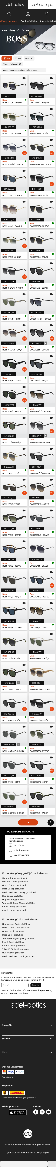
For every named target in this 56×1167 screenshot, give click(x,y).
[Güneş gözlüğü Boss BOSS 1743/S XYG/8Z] (42, 733)
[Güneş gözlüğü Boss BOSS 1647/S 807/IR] (42, 362)
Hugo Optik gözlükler (13, 952)
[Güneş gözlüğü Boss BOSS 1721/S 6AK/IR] (42, 795)
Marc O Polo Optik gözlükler (16, 927)
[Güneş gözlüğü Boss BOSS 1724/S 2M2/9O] (14, 84)
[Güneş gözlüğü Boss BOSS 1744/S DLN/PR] (42, 671)
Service (6, 1038)
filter (8, 58)
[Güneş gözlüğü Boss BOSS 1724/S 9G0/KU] (14, 177)
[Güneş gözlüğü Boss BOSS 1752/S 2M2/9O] (42, 208)
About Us (7, 1025)
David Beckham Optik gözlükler (18, 956)
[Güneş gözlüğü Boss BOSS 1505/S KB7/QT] (14, 301)
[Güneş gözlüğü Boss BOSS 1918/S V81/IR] (14, 486)
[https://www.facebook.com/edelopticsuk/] (35, 1112)
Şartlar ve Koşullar (16, 1152)
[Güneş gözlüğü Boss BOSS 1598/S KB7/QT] (42, 640)
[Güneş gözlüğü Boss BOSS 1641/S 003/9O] (42, 548)
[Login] (28, 13)
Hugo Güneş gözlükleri (13, 899)
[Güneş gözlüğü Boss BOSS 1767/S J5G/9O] (42, 239)
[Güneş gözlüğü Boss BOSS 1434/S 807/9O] (42, 115)
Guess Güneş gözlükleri (14, 885)
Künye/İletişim (41, 1152)
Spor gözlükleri (47, 21)
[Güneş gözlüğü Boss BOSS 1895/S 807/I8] (14, 362)
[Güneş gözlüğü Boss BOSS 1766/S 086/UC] (14, 671)
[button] (14, 4)
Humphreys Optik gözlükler (16, 924)
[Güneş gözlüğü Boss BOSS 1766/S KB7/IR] (14, 578)
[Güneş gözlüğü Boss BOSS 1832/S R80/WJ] (42, 424)
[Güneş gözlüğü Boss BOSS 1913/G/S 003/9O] (14, 270)
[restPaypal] (19, 1072)
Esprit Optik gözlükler (13, 942)
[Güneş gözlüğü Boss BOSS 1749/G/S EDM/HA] (42, 393)
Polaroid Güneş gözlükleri (15, 881)
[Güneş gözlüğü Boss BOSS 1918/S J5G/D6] (14, 239)
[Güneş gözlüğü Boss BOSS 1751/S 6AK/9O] (14, 640)
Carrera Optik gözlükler (13, 945)
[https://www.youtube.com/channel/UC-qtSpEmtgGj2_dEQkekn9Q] (48, 1112)
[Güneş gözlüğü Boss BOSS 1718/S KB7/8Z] (14, 517)
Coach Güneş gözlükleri (14, 910)
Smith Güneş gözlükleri (14, 906)
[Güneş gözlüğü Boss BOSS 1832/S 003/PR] (42, 486)
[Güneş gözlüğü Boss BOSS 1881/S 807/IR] (14, 702)
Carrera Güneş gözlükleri (14, 878)
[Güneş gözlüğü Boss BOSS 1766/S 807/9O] (42, 84)
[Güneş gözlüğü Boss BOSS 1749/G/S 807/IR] (42, 455)
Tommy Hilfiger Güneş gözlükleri (18, 903)
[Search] (9, 13)
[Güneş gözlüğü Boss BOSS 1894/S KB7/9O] (42, 177)
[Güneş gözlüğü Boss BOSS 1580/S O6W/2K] (42, 517)
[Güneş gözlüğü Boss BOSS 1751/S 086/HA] (42, 609)
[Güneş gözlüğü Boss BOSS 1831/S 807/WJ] (42, 332)
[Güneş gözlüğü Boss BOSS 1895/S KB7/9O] (42, 702)
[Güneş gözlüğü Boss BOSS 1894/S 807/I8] (14, 393)
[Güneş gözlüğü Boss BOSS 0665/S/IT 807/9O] (42, 301)
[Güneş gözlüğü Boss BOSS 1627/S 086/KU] (14, 548)
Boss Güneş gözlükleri (13, 889)
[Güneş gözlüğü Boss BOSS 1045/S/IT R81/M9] (14, 733)
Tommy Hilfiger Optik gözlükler (18, 938)
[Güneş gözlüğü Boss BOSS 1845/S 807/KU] (42, 578)
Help (4, 1052)
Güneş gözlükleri (9, 21)
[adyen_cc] (4, 1072)
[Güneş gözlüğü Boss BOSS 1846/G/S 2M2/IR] (42, 146)
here (25, 993)
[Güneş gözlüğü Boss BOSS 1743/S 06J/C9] (14, 455)
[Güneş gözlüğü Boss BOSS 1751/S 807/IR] (42, 270)
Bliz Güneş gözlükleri (12, 896)
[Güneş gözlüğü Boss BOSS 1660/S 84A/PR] (14, 208)
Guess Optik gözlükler (13, 931)
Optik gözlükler (28, 21)
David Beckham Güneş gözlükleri (19, 892)
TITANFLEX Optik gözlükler (15, 949)
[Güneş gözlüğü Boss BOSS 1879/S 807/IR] (42, 764)
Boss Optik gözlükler (12, 935)
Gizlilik (29, 1152)
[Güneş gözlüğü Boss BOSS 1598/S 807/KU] (14, 609)
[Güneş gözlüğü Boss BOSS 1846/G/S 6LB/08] (14, 146)
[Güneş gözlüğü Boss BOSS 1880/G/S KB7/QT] (14, 795)
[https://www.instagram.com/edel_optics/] (42, 1112)
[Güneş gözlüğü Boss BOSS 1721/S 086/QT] (14, 424)
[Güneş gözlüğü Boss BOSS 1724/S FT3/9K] (14, 115)
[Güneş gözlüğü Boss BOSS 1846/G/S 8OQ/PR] (14, 332)
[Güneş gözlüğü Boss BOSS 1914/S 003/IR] (14, 764)
